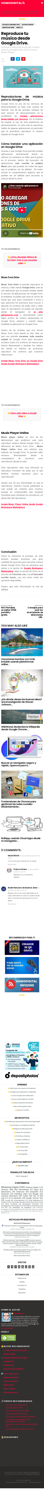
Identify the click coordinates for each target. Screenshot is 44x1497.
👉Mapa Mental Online (22, 1143)
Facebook (4, 1202)
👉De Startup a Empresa (22, 1136)
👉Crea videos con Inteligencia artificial (22, 1125)
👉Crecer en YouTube (22, 1110)
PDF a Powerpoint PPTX (14, 1408)
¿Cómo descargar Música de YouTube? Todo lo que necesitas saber (22, 260)
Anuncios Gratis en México (13, 1369)
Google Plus (4, 1212)
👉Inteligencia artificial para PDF (22, 1129)
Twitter (25, 1196)
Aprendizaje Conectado (30, 1204)
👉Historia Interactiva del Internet (22, 1103)
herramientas (24, 1190)
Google (7, 1200)
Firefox (27, 1209)
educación (5, 1194)
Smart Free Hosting (10, 1377)
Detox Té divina (9, 1389)
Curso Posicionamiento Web (33, 1211)
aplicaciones (6, 1192)
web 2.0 (19, 27)
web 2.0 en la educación (11, 1198)
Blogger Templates (31, 1472)
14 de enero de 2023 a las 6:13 (23, 889)
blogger (36, 1194)
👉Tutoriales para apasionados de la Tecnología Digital (22, 1121)
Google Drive (27, 25)
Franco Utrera (20, 869)
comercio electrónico (9, 1196)
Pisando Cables (9, 1354)
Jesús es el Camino (10, 1381)
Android (32, 1202)
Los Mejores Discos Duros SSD (15, 1350)
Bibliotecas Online (18, 1211)
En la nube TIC (8, 1361)
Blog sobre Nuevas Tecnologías (15, 1358)
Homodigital (11, 3)
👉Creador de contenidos (22, 1132)
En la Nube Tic (22, 1285)
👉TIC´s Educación (22, 1147)
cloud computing (11, 1204)
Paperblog (22, 1289)
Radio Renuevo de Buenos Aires (22, 887)
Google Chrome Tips (11, 25)
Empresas (20, 1192)
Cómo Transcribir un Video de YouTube (19, 1429)
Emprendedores (19, 1200)
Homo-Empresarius (10, 1374)
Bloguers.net (22, 1278)
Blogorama (22, 1293)
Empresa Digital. (32, 1187)
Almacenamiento (16, 1209)
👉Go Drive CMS (22, 1150)
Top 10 (36, 1196)
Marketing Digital (10, 1187)
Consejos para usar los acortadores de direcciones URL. (35, 612)
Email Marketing (34, 1200)
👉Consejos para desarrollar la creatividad (22, 1092)
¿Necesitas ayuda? (10, 1392)
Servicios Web (8, 27)
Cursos (40, 1202)
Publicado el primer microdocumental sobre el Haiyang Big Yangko (23, 1226)
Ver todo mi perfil (7, 1328)
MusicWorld (13, 855)
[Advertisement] (22, 385)
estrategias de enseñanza (22, 1207)
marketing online (20, 1194)
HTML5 (28, 1206)
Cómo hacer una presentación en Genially (20, 1417)
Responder (12, 864)
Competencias (6, 1206)
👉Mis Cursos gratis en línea (22, 1106)
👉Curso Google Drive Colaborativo (22, 1095)
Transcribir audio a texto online (16, 1414)
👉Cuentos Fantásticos (22, 1139)
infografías (34, 1192)
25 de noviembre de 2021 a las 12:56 (24, 857)
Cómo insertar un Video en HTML (17, 1411)
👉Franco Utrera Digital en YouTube (22, 1099)
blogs (36, 1190)
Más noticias (18, 1255)
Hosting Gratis (38, 1206)
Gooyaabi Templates (32, 1474)
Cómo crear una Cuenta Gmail (16, 1405)
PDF (6, 1207)
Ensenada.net (8, 1365)
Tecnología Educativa (19, 1202)
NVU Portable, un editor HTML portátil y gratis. (8, 610)
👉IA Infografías (22, 1154)
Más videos (26, 1255)
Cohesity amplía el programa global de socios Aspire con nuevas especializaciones (22, 1250)
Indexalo (22, 1282)
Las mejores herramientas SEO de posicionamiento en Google (18, 1420)
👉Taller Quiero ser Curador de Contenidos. (22, 1088)
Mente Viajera (8, 1385)
